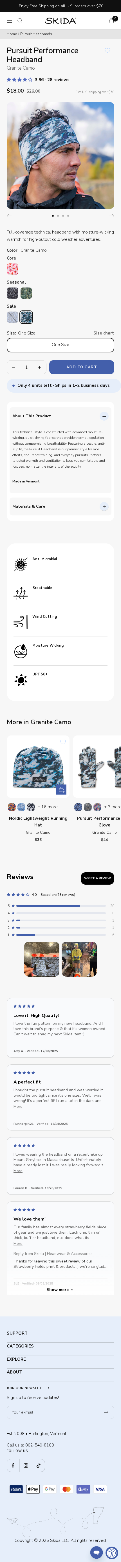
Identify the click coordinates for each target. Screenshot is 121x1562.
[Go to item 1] (41, 959)
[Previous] (9, 216)
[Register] (106, 1412)
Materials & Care (28, 506)
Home (12, 34)
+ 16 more (48, 807)
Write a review (97, 878)
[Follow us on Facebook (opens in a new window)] (13, 1465)
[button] (20, 80)
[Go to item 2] (79, 959)
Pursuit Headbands (36, 34)
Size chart (103, 333)
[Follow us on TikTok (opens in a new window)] (38, 1465)
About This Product (31, 416)
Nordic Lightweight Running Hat (38, 822)
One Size (60, 344)
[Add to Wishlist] (107, 50)
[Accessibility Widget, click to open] (112, 1553)
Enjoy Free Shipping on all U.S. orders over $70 (61, 6)
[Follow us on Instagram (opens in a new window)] (25, 1465)
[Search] (20, 20)
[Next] (111, 216)
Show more (58, 1289)
